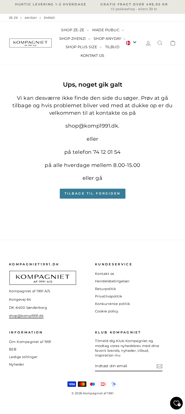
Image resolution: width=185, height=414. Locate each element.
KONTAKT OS (92, 55)
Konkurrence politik (112, 304)
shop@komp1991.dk (26, 316)
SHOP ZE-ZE (73, 30)
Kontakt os (104, 273)
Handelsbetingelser (112, 281)
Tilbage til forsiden (93, 193)
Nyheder (16, 364)
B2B (12, 349)
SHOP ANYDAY (108, 38)
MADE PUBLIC (106, 30)
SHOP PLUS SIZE (82, 47)
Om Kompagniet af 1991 (30, 342)
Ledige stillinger (23, 357)
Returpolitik (105, 289)
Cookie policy (106, 311)
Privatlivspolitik (108, 296)
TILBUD (112, 47)
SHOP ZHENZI (73, 38)
